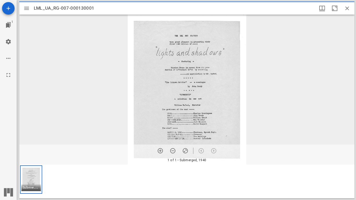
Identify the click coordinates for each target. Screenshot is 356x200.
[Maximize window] (334, 8)
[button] (31, 179)
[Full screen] (8, 75)
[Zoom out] (173, 151)
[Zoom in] (160, 151)
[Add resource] (8, 8)
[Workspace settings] (8, 41)
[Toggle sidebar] (26, 8)
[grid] (186, 181)
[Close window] (347, 8)
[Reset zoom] (185, 151)
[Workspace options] (8, 58)
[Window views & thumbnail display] (322, 8)
